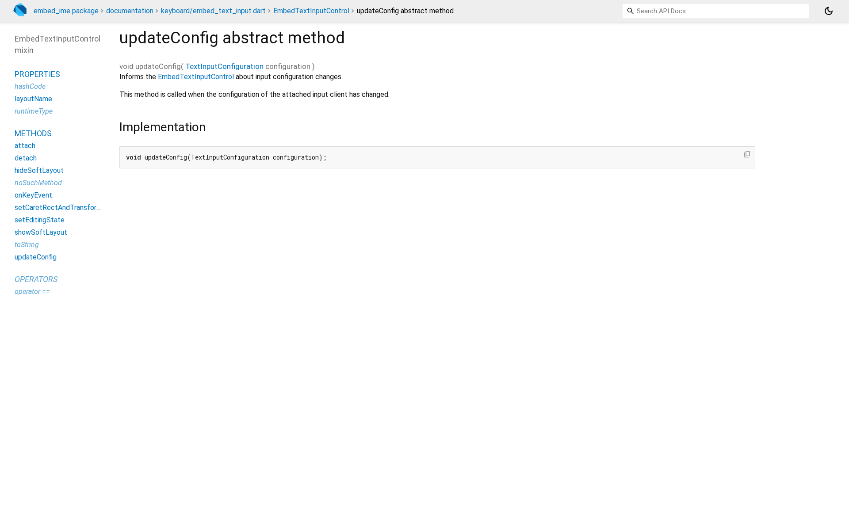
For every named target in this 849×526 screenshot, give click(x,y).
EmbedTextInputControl (311, 11)
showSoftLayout (41, 232)
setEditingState (40, 220)
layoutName (33, 99)
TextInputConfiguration (224, 66)
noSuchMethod (38, 183)
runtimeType (34, 111)
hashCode (30, 86)
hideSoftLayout (39, 170)
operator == (32, 291)
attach (25, 145)
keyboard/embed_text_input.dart (213, 11)
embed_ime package (66, 11)
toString (27, 244)
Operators (36, 279)
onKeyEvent (33, 195)
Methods (33, 133)
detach (26, 158)
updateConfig (36, 257)
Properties (37, 74)
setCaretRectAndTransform (58, 207)
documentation (129, 11)
